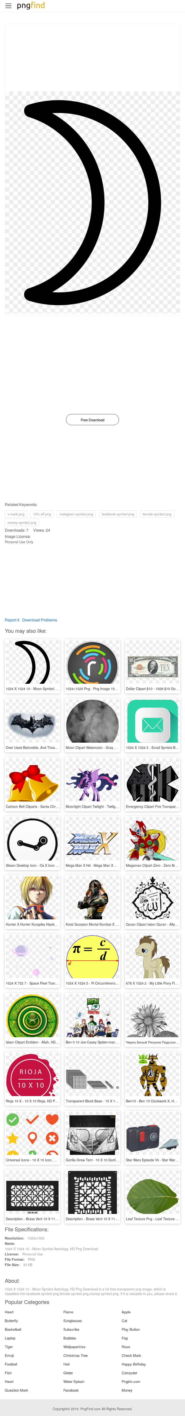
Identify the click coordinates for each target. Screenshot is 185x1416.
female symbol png (157, 514)
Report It (12, 620)
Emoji (9, 1355)
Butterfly (11, 1320)
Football (11, 1364)
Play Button (131, 1329)
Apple (126, 1311)
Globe (68, 1372)
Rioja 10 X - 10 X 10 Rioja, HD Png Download (40, 1101)
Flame (68, 1311)
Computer (129, 1372)
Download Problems (39, 620)
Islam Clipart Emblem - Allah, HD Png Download (42, 1042)
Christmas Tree (75, 1355)
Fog (125, 1337)
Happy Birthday (134, 1364)
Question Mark (16, 1390)
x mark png (16, 514)
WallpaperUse (74, 1346)
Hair (66, 1364)
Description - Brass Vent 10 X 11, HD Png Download (45, 1218)
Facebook (71, 1390)
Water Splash (73, 1381)
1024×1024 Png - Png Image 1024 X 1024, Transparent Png (112, 688)
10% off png (42, 514)
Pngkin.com (131, 1381)
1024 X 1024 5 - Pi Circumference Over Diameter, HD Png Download (118, 983)
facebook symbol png (118, 514)
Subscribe (71, 1329)
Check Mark (131, 1355)
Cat (124, 1320)
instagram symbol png (76, 514)
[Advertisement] (92, 58)
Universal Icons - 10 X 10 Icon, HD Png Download (43, 1159)
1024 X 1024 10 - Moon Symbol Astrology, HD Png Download (52, 688)
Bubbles (69, 1337)
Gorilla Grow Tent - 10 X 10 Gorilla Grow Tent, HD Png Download (115, 1159)
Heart (9, 1311)
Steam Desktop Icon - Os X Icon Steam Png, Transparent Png (53, 865)
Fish (8, 1372)
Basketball (13, 1329)
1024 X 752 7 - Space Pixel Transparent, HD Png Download (51, 983)
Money (127, 1390)
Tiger (9, 1346)
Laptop (10, 1337)
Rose (126, 1346)
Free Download (92, 419)
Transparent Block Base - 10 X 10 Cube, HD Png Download (111, 1101)
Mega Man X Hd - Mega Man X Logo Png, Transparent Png (111, 865)
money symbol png (21, 522)
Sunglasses (72, 1320)
